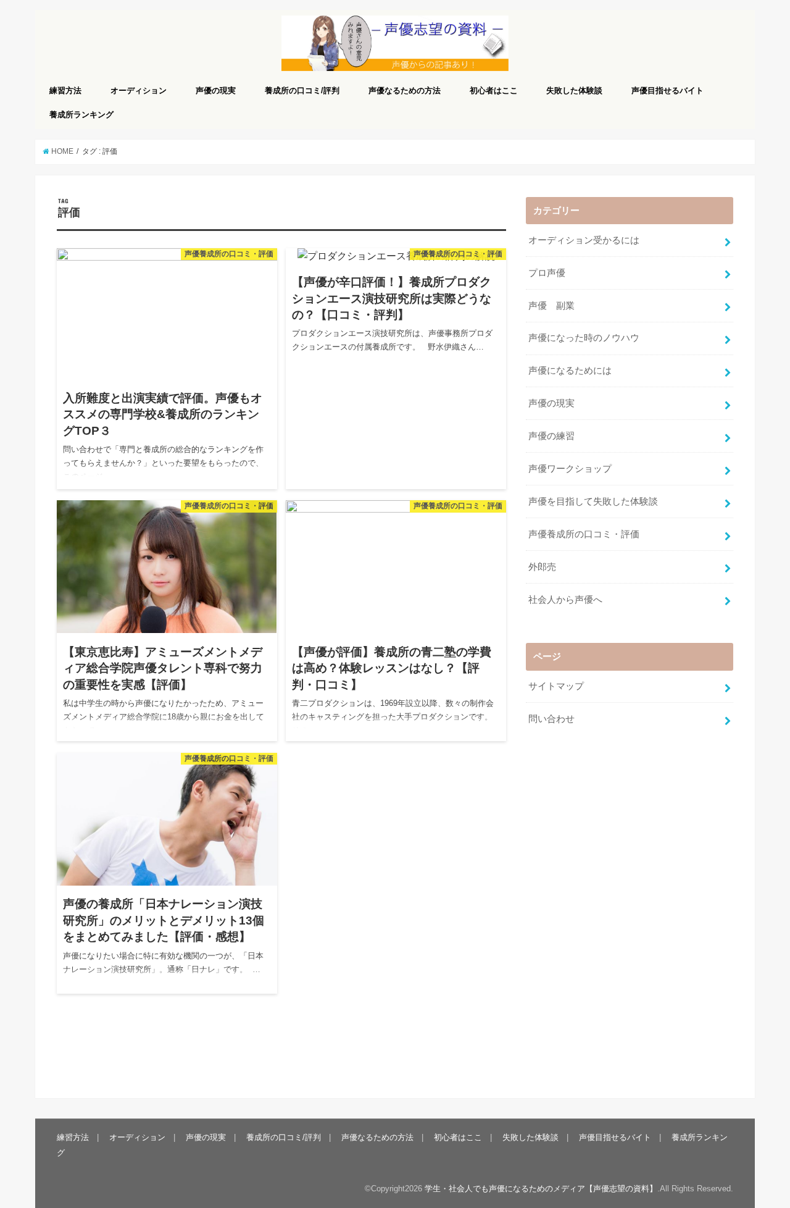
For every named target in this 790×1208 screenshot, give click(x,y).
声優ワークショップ (570, 469)
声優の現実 (216, 90)
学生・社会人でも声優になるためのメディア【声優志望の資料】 (541, 1188)
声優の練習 (551, 436)
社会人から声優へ (565, 600)
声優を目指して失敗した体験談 (593, 501)
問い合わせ (551, 719)
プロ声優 (546, 273)
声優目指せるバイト (667, 90)
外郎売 (542, 567)
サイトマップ (556, 686)
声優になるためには (570, 370)
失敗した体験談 (574, 90)
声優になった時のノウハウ (583, 338)
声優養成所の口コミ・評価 (583, 534)
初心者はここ (494, 90)
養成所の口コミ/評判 (302, 90)
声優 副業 (551, 306)
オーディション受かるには (583, 240)
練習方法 (65, 90)
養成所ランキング (81, 114)
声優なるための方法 (404, 90)
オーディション (138, 90)
